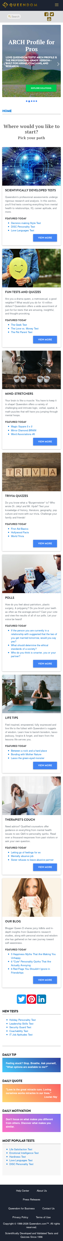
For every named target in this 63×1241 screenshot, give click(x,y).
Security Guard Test (20, 1027)
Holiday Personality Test (22, 1020)
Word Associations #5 (23, 434)
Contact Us (48, 1208)
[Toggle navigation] (57, 5)
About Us (42, 1190)
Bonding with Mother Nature (26, 754)
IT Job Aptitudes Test (21, 1034)
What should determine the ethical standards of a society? (29, 647)
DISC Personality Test (23, 226)
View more (45, 237)
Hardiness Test (17, 1156)
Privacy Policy (20, 1217)
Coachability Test (18, 1031)
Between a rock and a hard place (29, 750)
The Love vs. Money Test (25, 328)
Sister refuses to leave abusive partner (32, 859)
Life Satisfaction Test (20, 1149)
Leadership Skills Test (21, 1023)
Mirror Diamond (23, 430)
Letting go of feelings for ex (26, 852)
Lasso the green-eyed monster (27, 758)
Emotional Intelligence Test (24, 1153)
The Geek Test (19, 324)
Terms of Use (43, 1217)
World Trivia (17, 536)
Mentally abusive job (22, 856)
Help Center (22, 1190)
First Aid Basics (19, 528)
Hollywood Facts (20, 532)
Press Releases (31, 1199)
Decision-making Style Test (26, 223)
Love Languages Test (22, 230)
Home (7, 111)
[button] (5, 64)
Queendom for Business (21, 1208)
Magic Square (21, 426)
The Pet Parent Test (21, 332)
